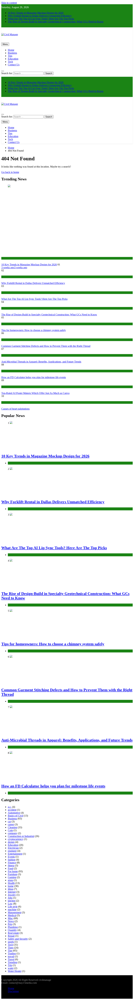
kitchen (11, 900)
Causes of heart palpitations (15, 408)
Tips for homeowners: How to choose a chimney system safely (33, 330)
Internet (12, 892)
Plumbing (13, 927)
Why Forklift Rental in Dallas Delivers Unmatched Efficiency (40, 15)
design (11, 842)
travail (11, 956)
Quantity (12, 930)
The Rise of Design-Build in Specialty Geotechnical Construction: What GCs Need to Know (56, 21)
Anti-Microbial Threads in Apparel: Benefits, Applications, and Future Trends (41, 361)
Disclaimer (13, 991)
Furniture (12, 874)
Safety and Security (18, 938)
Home (11, 50)
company (12, 833)
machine (12, 909)
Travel (11, 959)
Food (10, 868)
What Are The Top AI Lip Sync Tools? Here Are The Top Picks (41, 18)
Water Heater (14, 971)
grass (10, 880)
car (9, 821)
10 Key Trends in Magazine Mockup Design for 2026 (35, 12)
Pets (10, 924)
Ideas (10, 889)
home (3, 324)
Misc (10, 918)
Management (14, 912)
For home (13, 871)
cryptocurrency (15, 839)
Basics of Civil (15, 815)
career (11, 824)
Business (12, 52)
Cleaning (12, 827)
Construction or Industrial (13, 308)
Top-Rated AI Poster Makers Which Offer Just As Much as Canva (35, 393)
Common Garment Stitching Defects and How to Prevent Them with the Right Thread (45, 346)
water (11, 968)
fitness (11, 865)
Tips (10, 55)
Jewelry (12, 894)
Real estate (13, 933)
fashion (4, 339)
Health (11, 883)
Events (11, 856)
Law (10, 903)
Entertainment (15, 853)
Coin (10, 830)
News (11, 921)
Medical (5, 402)
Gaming (12, 877)
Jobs (10, 897)
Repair (11, 935)
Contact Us (13, 64)
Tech (10, 61)
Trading (12, 953)
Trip (10, 965)
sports (11, 941)
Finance (5, 371)
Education (13, 58)
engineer (12, 850)
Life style (12, 906)
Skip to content (9, 2)
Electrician (13, 848)
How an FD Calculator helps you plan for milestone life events (33, 377)
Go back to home (10, 172)
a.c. (9, 806)
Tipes (10, 947)
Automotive (14, 812)
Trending (12, 962)
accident (12, 809)
